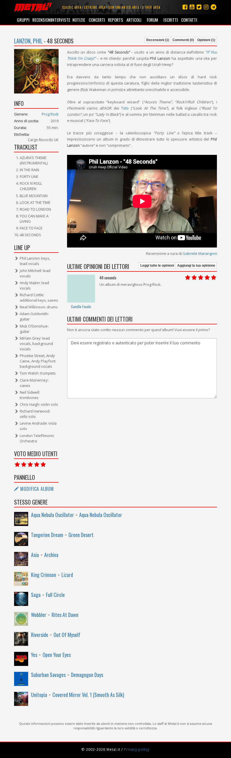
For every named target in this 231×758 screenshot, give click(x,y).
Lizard (67, 574)
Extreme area (95, 7)
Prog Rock (50, 114)
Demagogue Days (87, 674)
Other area (151, 7)
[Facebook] (185, 7)
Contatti (189, 20)
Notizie (78, 20)
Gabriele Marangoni (200, 253)
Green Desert (81, 534)
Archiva (51, 554)
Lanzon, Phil (28, 41)
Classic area (71, 7)
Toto (125, 108)
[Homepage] (33, 7)
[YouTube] (192, 7)
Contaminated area (123, 7)
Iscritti (170, 20)
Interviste (60, 20)
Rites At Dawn (65, 614)
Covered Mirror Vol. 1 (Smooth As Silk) (88, 694)
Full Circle (55, 594)
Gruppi (23, 20)
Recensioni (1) (157, 40)
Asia (35, 554)
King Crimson (43, 574)
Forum (152, 20)
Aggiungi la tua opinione (196, 265)
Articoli (133, 20)
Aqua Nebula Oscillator (52, 514)
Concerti (97, 20)
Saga (36, 594)
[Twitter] (199, 7)
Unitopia (39, 694)
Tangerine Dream (47, 534)
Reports (115, 20)
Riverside (39, 634)
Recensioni (41, 20)
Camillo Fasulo (81, 306)
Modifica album (36, 488)
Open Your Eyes (57, 654)
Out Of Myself (67, 634)
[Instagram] (213, 7)
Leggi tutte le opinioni (157, 265)
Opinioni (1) (206, 40)
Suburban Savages (48, 674)
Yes (34, 654)
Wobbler (38, 614)
